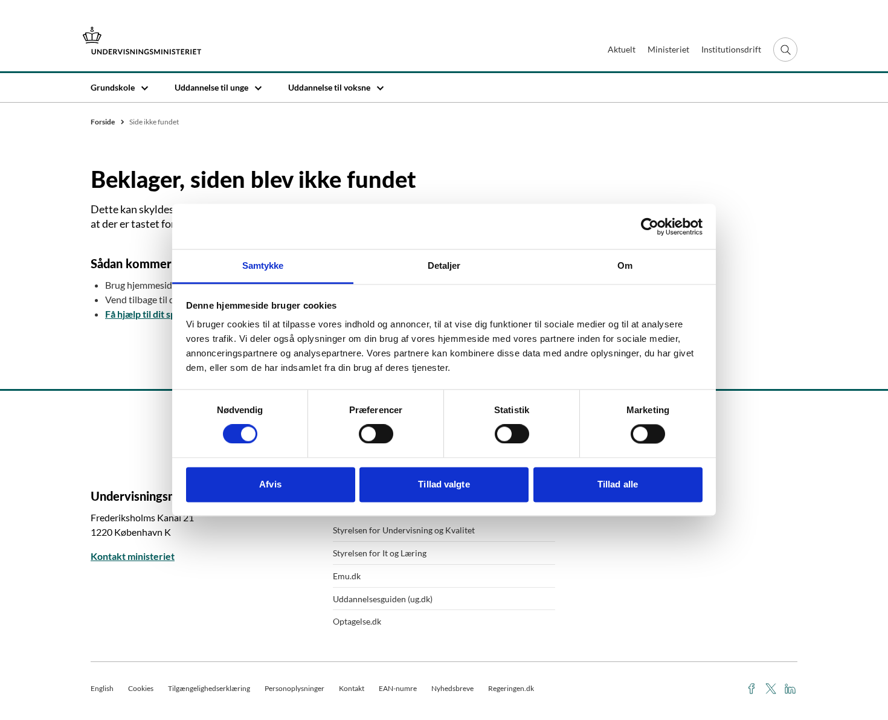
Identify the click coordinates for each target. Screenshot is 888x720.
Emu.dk (347, 576)
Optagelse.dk (357, 621)
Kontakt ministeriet (133, 556)
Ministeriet (668, 49)
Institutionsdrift (731, 49)
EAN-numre (398, 688)
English (102, 688)
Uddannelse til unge (211, 87)
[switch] (376, 434)
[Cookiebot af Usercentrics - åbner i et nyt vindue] (650, 226)
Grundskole (113, 87)
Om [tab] (624, 265)
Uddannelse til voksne (329, 87)
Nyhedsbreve (452, 688)
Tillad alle (617, 484)
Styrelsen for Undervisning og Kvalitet (404, 530)
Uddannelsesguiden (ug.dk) (383, 599)
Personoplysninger (294, 688)
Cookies (140, 688)
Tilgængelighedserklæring (209, 688)
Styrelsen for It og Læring (379, 553)
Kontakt (351, 688)
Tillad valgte (443, 484)
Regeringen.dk (511, 688)
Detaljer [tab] (444, 265)
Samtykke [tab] (263, 265)
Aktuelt (621, 49)
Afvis (270, 484)
